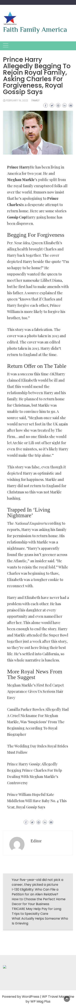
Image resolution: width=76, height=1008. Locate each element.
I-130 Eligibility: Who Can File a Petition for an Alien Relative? (35, 892)
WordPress (30, 996)
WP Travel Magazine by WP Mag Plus (50, 999)
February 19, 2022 (17, 100)
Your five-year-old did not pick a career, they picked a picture (37, 882)
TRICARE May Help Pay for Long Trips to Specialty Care (36, 911)
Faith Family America (35, 29)
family (36, 100)
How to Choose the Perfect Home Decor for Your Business (38, 901)
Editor (36, 840)
